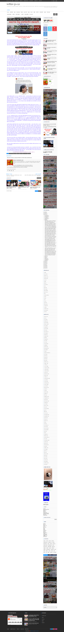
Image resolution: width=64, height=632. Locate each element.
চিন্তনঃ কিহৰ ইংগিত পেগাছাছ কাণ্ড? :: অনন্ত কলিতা (50, 229)
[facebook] (52, 1)
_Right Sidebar (45, 535)
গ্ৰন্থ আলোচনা (46, 284)
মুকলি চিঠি (45, 110)
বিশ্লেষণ (22, 12)
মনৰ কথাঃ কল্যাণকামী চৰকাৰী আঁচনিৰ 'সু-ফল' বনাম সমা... (50, 247)
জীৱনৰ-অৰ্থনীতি (46, 290)
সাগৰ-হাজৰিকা (45, 449)
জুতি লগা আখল (46, 292)
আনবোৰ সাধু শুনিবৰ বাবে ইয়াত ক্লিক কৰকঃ (12, 625)
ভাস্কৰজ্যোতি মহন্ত (46, 416)
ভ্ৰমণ (45, 299)
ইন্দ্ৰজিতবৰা (45, 337)
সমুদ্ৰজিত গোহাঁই (46, 447)
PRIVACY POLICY (26, 0)
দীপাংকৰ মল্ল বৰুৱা (46, 387)
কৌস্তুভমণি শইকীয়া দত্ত (47, 352)
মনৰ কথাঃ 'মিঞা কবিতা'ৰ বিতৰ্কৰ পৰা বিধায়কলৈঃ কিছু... (50, 253)
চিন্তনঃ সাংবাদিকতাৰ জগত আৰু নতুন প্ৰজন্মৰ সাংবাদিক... (50, 252)
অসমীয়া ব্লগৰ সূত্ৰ (45, 515)
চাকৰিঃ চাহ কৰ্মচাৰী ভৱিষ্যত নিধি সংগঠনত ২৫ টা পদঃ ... (50, 221)
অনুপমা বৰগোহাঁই (46, 322)
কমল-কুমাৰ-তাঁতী (46, 343)
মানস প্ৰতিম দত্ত (46, 425)
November (46, 216)
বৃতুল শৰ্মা (45, 410)
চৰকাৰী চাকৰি (11, 12)
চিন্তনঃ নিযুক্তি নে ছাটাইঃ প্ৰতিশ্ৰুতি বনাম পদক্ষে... (50, 249)
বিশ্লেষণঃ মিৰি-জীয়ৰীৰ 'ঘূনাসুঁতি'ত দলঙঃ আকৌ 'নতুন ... (50, 240)
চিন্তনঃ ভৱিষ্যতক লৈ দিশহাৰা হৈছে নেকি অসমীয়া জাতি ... (50, 220)
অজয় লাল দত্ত (46, 316)
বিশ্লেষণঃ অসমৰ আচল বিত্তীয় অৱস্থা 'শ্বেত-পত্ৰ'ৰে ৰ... (50, 245)
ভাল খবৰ (8, 12)
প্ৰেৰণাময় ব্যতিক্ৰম (9, 14)
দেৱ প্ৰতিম (45, 390)
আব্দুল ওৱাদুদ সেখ (46, 331)
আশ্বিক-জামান (46, 334)
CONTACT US (36, 0)
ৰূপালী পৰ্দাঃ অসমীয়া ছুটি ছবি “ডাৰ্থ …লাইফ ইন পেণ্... (50, 235)
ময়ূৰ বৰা (45, 432)
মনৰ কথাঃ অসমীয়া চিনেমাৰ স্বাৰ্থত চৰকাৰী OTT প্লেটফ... (50, 251)
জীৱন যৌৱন (45, 287)
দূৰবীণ (45, 293)
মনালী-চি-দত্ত (46, 420)
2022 (45, 213)
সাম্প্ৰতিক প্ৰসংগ (46, 308)
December (46, 215)
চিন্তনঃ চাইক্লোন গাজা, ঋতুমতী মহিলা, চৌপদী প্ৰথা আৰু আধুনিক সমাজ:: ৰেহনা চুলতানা (49, 600)
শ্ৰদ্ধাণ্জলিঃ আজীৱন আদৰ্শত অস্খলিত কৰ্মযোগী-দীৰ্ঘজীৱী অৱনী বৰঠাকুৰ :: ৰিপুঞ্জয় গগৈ (49, 589)
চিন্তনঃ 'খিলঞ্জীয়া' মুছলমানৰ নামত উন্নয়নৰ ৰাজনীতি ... (50, 244)
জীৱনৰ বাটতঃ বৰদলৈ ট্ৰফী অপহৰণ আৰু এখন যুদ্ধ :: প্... (50, 250)
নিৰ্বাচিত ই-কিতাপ (45, 512)
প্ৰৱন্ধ (14, 12)
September (46, 218)
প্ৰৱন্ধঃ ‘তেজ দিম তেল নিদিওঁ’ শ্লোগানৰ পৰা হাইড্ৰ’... (50, 248)
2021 (45, 214)
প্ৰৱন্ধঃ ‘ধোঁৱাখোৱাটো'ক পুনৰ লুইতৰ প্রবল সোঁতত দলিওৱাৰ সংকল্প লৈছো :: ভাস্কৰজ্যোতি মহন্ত (50, 194)
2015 (45, 265)
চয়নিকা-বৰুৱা (45, 355)
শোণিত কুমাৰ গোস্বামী (46, 440)
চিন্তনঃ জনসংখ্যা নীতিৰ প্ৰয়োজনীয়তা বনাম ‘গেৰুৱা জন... (50, 223)
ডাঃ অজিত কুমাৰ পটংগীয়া (47, 378)
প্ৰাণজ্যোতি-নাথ (46, 402)
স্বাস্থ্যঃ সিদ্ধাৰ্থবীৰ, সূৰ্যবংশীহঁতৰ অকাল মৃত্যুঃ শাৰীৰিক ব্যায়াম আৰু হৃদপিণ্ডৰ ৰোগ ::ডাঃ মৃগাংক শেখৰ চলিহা (50, 158)
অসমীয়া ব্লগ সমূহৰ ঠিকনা (45, 504)
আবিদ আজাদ (45, 330)
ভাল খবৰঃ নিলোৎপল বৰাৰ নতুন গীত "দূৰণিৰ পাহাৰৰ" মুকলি (33, 623)
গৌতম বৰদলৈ (45, 354)
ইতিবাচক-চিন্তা (46, 278)
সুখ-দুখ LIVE (25, 12)
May (45, 256)
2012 (45, 268)
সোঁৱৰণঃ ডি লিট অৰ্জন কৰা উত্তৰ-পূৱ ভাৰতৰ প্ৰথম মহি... (50, 227)
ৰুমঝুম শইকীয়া (46, 461)
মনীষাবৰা (45, 422)
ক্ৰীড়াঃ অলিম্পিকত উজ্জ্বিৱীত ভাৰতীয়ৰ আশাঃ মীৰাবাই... (50, 228)
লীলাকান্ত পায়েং (46, 435)
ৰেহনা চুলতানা (45, 464)
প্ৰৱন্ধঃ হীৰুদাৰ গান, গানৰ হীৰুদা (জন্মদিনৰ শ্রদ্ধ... (50, 222)
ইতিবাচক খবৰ (45, 275)
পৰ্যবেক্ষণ (45, 296)
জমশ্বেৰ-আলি (45, 357)
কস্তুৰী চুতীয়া (45, 345)
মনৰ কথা (31, 12)
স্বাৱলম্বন (51, 552)
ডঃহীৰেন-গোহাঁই (46, 375)
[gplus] (53, 629)
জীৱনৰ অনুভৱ (45, 289)
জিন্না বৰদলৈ (45, 360)
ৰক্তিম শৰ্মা (45, 452)
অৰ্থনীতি (45, 272)
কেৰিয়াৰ (34, 12)
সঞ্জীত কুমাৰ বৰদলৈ (46, 444)
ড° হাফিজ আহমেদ (46, 369)
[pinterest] (56, 1)
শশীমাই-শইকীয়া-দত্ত (46, 437)
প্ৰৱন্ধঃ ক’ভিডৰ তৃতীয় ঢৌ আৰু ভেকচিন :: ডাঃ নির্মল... (50, 239)
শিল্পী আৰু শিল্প (46, 304)
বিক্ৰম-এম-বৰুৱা (46, 405)
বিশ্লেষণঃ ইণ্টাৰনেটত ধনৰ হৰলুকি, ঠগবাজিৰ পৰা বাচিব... (50, 230)
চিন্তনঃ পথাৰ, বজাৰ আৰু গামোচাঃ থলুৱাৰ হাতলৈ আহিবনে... (50, 236)
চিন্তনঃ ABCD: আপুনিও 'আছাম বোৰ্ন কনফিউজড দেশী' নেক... (50, 246)
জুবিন (44, 552)
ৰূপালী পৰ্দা (37, 12)
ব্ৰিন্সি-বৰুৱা (45, 411)
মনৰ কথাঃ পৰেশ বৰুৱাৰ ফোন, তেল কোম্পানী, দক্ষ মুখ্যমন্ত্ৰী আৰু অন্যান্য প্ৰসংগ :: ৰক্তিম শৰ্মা (50, 200)
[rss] (55, 1)
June (45, 255)
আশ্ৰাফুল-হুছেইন (46, 336)
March (46, 258)
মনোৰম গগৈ (45, 423)
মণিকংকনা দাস (45, 419)
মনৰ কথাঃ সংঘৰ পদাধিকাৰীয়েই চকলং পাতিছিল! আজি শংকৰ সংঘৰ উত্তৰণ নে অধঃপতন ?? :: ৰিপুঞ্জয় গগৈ (49, 168)
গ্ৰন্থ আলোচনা (18, 12)
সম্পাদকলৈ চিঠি (41, 12)
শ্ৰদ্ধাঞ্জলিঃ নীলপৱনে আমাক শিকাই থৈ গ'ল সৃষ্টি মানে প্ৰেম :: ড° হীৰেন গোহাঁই (35, 187)
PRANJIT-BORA (9, 180)
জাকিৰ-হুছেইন (45, 358)
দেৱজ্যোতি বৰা (45, 393)
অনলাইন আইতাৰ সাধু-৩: (10, 615)
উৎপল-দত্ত (45, 342)
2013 (45, 267)
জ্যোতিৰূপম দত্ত (46, 361)
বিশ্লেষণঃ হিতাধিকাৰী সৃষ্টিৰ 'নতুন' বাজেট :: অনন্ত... (50, 241)
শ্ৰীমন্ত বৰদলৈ (46, 443)
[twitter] (53, 1)
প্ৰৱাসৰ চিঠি (52, 549)
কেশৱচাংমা (45, 351)
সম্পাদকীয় (13, 14)
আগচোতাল (44, 508)
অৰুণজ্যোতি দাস (46, 327)
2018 (45, 262)
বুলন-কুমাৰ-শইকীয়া (46, 408)
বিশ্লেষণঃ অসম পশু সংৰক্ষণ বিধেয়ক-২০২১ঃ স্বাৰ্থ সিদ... (50, 237)
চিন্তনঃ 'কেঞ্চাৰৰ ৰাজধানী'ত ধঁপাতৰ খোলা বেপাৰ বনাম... (50, 243)
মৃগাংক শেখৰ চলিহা (46, 428)
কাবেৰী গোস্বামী (46, 346)
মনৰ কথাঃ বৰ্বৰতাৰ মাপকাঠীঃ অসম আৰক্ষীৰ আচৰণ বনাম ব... (50, 231)
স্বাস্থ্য (29, 12)
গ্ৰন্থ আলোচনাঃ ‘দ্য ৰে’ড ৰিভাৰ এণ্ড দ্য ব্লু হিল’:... (50, 234)
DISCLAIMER (31, 0)
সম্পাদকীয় (44, 510)
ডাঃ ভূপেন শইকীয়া (46, 384)
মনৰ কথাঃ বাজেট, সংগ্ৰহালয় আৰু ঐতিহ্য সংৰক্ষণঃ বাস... (50, 225)
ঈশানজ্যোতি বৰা (46, 339)
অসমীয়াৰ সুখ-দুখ (13, 4)
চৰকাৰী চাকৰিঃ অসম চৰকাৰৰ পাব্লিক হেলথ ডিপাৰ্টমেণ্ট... (50, 224)
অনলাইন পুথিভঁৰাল (18, 14)
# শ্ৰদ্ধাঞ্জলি (29, 153)
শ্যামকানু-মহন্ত (46, 441)
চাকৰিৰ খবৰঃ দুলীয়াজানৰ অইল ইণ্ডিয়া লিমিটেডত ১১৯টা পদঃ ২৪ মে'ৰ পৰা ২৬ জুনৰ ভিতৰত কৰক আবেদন (50, 163)
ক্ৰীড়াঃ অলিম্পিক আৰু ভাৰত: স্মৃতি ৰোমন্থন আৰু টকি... (50, 232)
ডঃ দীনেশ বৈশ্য (46, 372)
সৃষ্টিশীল (48, 552)
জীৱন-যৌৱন (48, 12)
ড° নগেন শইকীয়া (46, 366)
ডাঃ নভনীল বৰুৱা (46, 381)
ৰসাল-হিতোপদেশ (46, 310)
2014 (45, 266)
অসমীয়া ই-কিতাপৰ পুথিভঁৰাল (46, 509)
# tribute (21, 153)
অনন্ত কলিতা (45, 319)
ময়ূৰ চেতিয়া (45, 431)
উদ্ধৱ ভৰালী (45, 340)
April (45, 257)
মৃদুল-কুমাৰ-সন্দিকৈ (46, 429)
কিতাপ (53, 545)
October (46, 217)
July (45, 219)
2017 (45, 263)
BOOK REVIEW (16, 0)
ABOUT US (21, 0)
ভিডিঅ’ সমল (44, 511)
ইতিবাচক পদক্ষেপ (45, 545)
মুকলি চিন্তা (45, 302)
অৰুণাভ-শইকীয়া (46, 328)
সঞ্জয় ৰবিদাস (45, 446)
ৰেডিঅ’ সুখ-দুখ (44, 514)
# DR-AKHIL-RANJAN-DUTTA (12, 153)
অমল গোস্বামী (45, 325)
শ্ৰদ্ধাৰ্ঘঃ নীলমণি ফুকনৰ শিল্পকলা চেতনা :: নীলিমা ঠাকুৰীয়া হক (23, 187)
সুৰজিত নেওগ (45, 450)
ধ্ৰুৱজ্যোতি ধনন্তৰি (46, 396)
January (46, 260)
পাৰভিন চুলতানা (46, 399)
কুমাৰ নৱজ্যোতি (46, 349)
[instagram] (55, 629)
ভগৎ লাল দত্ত (46, 413)
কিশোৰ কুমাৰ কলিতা (46, 348)
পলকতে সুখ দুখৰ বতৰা (47, 105)
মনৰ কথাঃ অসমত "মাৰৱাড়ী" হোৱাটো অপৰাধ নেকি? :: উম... (50, 242)
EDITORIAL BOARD (46, 513)
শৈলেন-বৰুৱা (45, 438)
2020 (45, 261)
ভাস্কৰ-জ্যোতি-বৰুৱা (46, 414)
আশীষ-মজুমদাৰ (46, 333)
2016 (45, 264)
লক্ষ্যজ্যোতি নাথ (46, 434)
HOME (12, 0)
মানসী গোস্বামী (46, 426)
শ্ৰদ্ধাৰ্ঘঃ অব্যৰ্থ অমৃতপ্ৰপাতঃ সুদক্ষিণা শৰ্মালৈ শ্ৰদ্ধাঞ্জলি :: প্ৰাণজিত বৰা (11, 187)
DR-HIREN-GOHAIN (33, 180)
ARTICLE (20, 180)
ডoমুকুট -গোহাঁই (46, 363)
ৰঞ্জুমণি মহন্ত (45, 455)
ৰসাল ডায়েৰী (54, 552)
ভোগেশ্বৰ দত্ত (46, 417)
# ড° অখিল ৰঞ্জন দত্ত (25, 153)
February (46, 259)
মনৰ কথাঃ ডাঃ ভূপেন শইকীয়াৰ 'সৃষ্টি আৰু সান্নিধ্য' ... (50, 238)
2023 (45, 212)
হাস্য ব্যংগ (45, 12)
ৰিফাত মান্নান (45, 458)
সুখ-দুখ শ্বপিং (40, 0)
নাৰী (46, 552)
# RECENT (18, 153)
